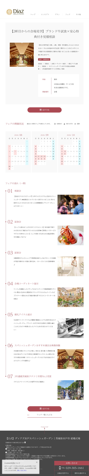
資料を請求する (80, 473)
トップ (32, 14)
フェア (67, 14)
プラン (57, 14)
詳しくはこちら (21, 470)
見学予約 (45, 110)
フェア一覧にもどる (44, 415)
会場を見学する (63, 473)
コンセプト (45, 14)
